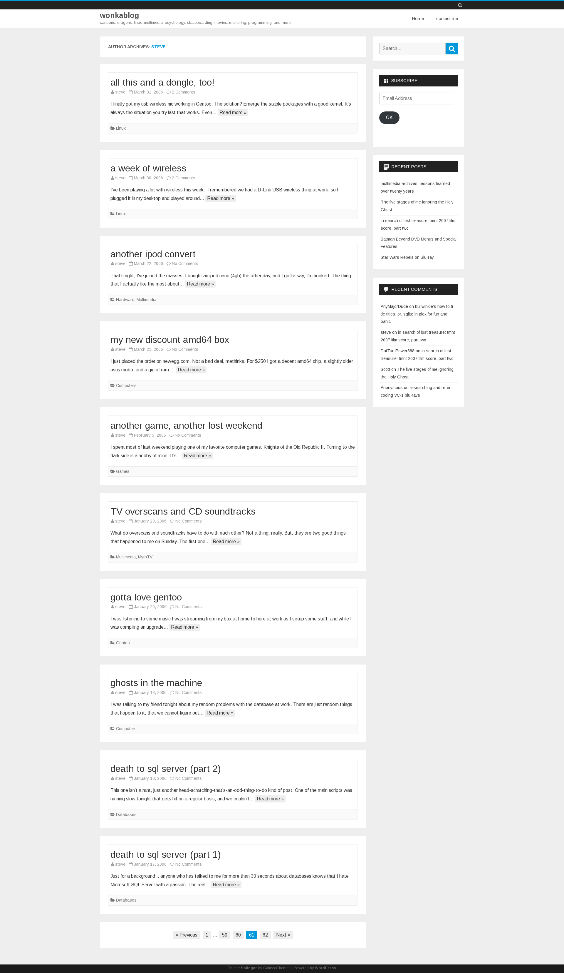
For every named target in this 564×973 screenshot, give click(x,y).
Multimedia (146, 299)
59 (224, 934)
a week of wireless (148, 168)
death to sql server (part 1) (165, 854)
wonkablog (119, 15)
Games (123, 471)
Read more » (232, 112)
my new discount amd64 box (169, 339)
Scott (385, 369)
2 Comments (183, 92)
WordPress (325, 968)
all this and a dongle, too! (162, 82)
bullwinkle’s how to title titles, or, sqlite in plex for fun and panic (417, 314)
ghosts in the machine (156, 682)
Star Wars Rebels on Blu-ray (407, 257)
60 (238, 934)
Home (418, 18)
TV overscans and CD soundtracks (183, 511)
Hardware (125, 299)
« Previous (186, 934)
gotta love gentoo (146, 597)
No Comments (185, 263)
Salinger (249, 968)
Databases (126, 814)
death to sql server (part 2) (165, 768)
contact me (447, 18)
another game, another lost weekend (186, 425)
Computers (126, 385)
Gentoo (123, 642)
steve (158, 46)
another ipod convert (153, 254)
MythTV (145, 557)
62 (265, 934)
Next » (283, 934)
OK (389, 117)
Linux (121, 128)
